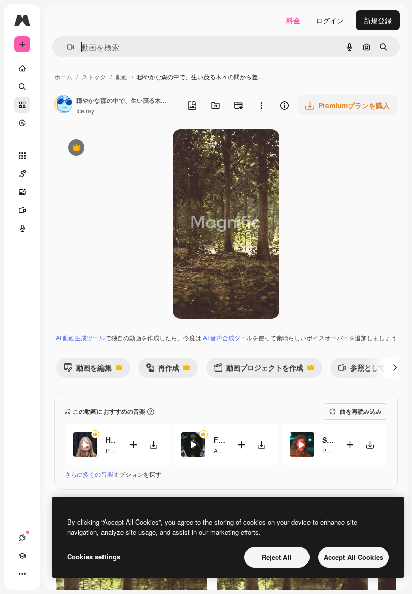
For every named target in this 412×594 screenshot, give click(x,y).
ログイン (330, 20)
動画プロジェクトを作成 (258, 369)
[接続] (22, 538)
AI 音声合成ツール (227, 337)
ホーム (63, 76)
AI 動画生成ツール (80, 337)
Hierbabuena (111, 440)
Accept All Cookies (353, 557)
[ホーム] (22, 68)
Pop (111, 450)
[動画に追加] (133, 445)
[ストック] (22, 105)
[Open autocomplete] (66, 47)
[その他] (22, 574)
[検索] (22, 87)
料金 (293, 20)
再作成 (162, 369)
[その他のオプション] (261, 105)
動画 (122, 76)
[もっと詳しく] (22, 123)
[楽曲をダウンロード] (153, 445)
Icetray (85, 110)
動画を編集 (88, 369)
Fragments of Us (219, 440)
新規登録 (378, 20)
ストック (94, 76)
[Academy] (22, 556)
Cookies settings (93, 556)
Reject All (277, 557)
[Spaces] (22, 174)
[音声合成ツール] (22, 228)
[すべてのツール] (22, 155)
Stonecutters (327, 440)
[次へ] (395, 367)
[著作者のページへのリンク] (63, 105)
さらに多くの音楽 (89, 474)
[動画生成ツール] (22, 210)
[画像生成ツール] (22, 192)
